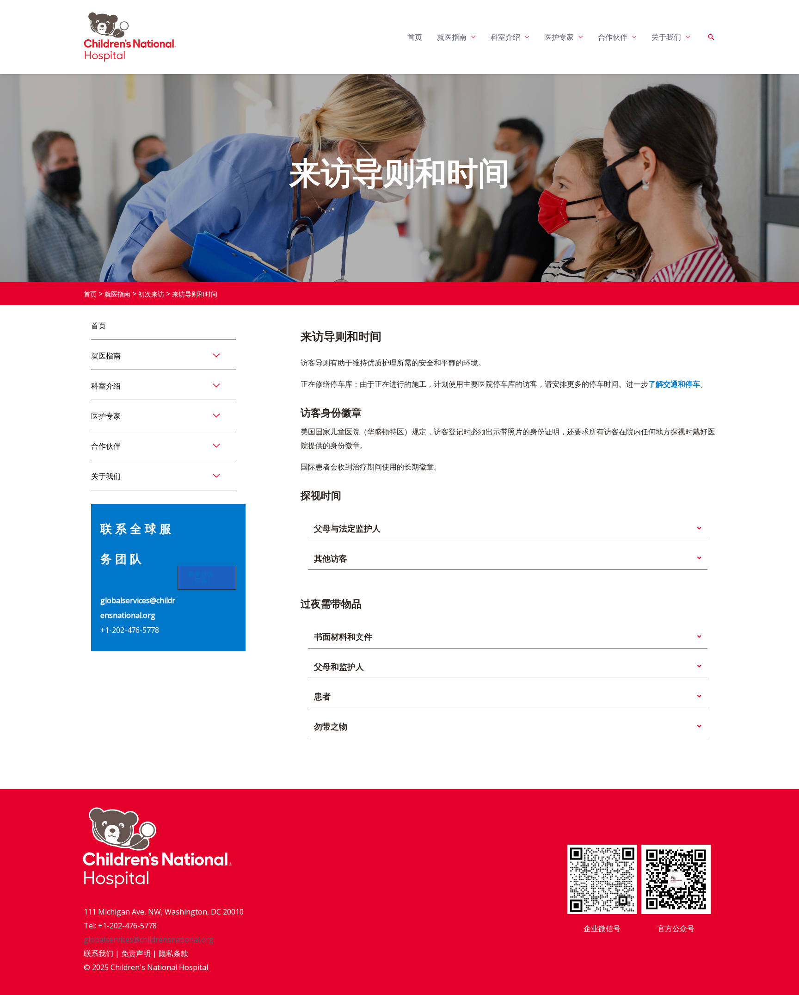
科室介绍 (505, 37)
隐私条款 (173, 953)
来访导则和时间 (194, 294)
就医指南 (452, 37)
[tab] (507, 528)
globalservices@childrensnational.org (149, 939)
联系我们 (98, 953)
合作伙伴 (612, 37)
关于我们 (666, 37)
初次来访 (151, 294)
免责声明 (136, 953)
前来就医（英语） (201, 577)
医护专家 (559, 37)
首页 (414, 37)
